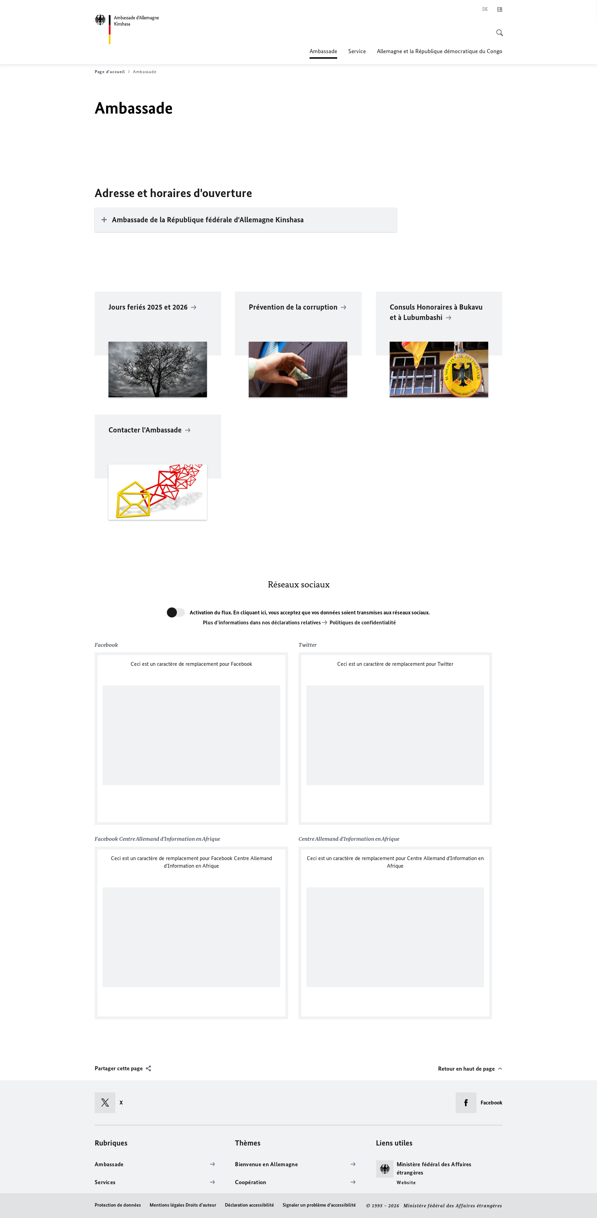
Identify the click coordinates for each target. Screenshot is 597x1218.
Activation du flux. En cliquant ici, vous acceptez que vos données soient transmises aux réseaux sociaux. (310, 612)
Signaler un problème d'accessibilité (319, 1205)
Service (357, 51)
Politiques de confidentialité (363, 622)
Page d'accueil (110, 71)
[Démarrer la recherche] (497, 29)
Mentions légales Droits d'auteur (183, 1205)
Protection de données (118, 1205)
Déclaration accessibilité (249, 1205)
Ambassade (323, 53)
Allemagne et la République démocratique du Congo (439, 51)
